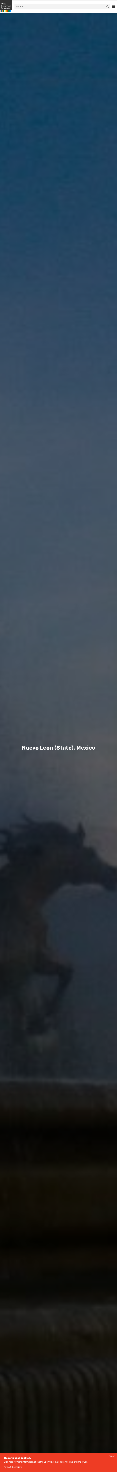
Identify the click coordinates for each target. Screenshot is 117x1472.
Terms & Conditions (13, 1467)
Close (112, 1456)
